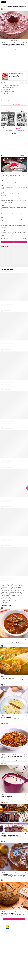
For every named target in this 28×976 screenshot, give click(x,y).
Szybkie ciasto (18, 590)
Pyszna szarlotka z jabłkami (7, 874)
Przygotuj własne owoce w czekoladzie (9, 835)
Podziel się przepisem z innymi (14, 242)
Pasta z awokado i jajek (6, 717)
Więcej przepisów (14, 918)
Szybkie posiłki (6, 597)
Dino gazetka (3, 127)
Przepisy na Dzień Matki (8, 600)
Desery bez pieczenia (15, 592)
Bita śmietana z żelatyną (6, 796)
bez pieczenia (5, 587)
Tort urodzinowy (16, 587)
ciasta (10, 585)
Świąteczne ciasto (7, 590)
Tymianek (4, 592)
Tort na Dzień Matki (17, 595)
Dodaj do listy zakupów (15, 104)
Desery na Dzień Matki (7, 602)
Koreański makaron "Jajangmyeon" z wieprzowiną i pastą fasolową (13, 757)
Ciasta (4, 6)
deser (3, 585)
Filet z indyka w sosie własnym (7, 678)
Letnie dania (5, 595)
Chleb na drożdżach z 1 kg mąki (8, 913)
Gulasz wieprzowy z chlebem (7, 640)
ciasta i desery (18, 585)
